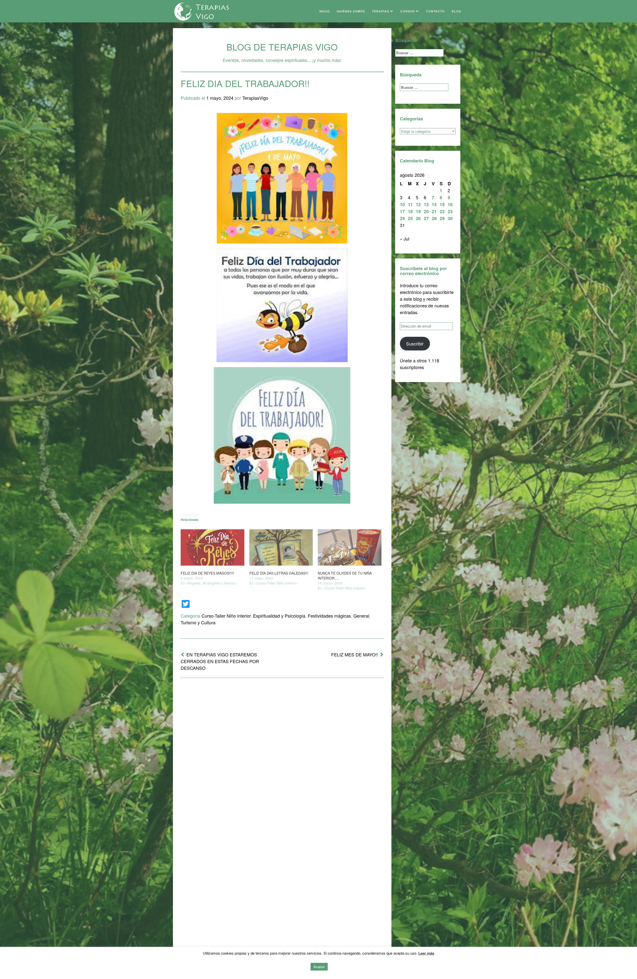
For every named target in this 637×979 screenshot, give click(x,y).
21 (434, 211)
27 (426, 218)
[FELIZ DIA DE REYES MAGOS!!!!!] (212, 547)
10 (402, 204)
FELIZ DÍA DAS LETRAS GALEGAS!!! (278, 573)
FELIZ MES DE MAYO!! (354, 654)
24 (402, 218)
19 (418, 211)
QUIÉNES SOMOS (351, 11)
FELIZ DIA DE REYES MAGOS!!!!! (207, 573)
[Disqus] (282, 747)
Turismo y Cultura (198, 622)
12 (418, 204)
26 (418, 218)
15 (442, 204)
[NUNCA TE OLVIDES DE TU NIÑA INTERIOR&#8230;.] (349, 547)
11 (410, 204)
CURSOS (408, 11)
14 (434, 204)
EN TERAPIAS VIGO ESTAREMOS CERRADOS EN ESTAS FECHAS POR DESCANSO (220, 661)
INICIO (324, 11)
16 (450, 204)
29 (442, 218)
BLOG (456, 11)
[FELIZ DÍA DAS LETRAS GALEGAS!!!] (281, 547)
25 (410, 218)
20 (426, 211)
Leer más (426, 953)
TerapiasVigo (255, 98)
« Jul (404, 238)
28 (434, 218)
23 (450, 211)
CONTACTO (435, 11)
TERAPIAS (381, 11)
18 (410, 211)
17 (402, 211)
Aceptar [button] (319, 966)
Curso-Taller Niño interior (226, 615)
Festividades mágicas (329, 615)
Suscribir (415, 343)
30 (450, 218)
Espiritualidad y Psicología (279, 615)
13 (426, 204)
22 (442, 211)
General (361, 615)
